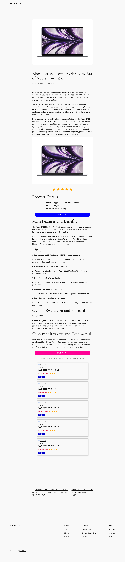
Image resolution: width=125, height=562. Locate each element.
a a (45, 83)
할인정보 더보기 (62, 353)
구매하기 (41, 377)
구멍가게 (51, 83)
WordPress (22, 551)
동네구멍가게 (15, 3)
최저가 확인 (62, 214)
